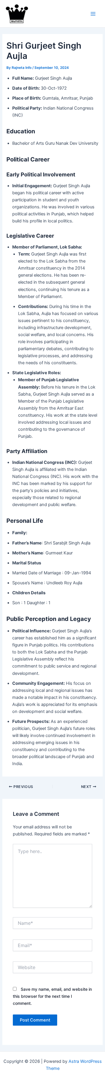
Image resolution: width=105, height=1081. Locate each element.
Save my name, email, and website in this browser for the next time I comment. (52, 996)
